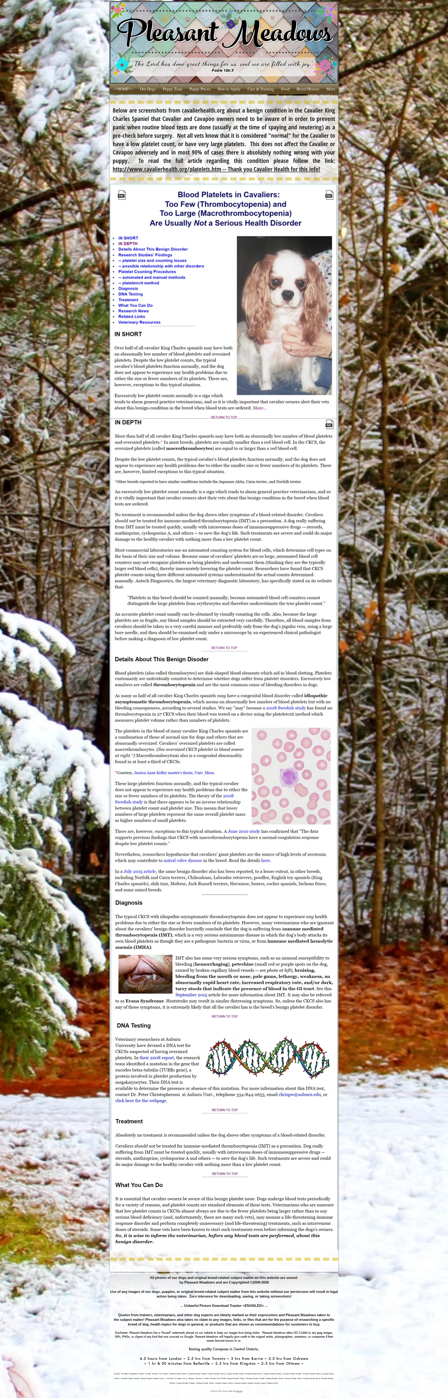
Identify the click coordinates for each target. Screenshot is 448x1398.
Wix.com (239, 1391)
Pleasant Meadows (224, 36)
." (311, 64)
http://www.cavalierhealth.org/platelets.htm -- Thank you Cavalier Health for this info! (216, 169)
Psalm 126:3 (223, 70)
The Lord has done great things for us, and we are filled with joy (222, 64)
